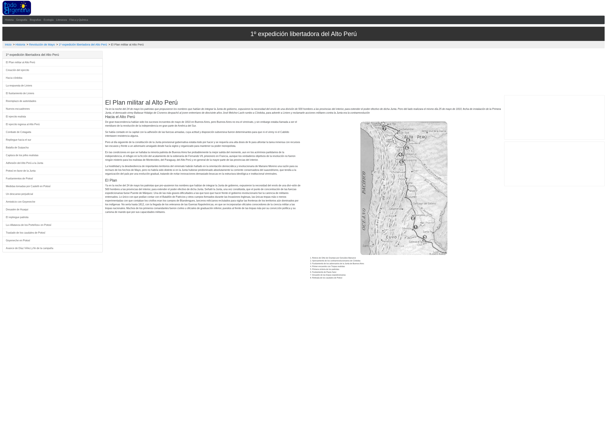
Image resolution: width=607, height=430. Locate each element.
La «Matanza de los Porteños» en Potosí (28, 225)
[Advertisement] (174, 7)
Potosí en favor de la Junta (21, 170)
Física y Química (78, 19)
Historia (9, 19)
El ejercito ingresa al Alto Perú (23, 124)
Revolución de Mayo (42, 44)
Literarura (61, 19)
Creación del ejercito (17, 70)
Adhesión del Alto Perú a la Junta (24, 163)
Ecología (49, 19)
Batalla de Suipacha (17, 147)
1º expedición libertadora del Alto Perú (83, 44)
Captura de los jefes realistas (22, 155)
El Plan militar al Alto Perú (20, 62)
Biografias (35, 19)
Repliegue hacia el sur (18, 139)
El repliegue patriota (17, 217)
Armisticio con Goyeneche (20, 201)
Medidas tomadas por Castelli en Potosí (28, 186)
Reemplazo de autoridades (21, 101)
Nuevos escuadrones (18, 108)
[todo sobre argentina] (17, 7)
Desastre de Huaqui (17, 209)
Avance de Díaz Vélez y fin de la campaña (29, 248)
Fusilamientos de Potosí (19, 178)
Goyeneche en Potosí (18, 240)
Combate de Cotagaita (18, 132)
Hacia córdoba (14, 77)
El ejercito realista (16, 116)
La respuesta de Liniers (19, 85)
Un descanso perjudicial (19, 194)
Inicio (8, 44)
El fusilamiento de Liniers (20, 93)
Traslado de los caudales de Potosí (25, 232)
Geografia (21, 19)
